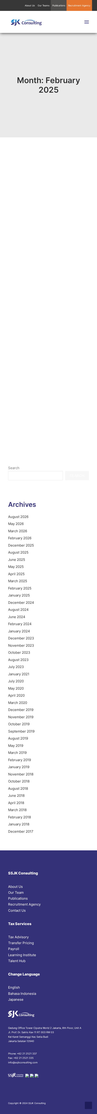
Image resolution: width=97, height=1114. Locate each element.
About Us (30, 5)
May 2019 (15, 745)
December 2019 (20, 710)
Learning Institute (22, 955)
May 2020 (16, 688)
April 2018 (16, 803)
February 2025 (19, 588)
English (14, 987)
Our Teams (43, 5)
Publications (58, 5)
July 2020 (16, 681)
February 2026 (19, 538)
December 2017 (20, 831)
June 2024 (16, 617)
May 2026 (16, 524)
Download (76, 315)
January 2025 (19, 595)
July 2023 (16, 667)
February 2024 (20, 624)
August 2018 (18, 788)
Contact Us (17, 910)
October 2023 (19, 652)
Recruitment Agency (79, 5)
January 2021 (18, 674)
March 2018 (17, 810)
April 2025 (16, 574)
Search (13, 468)
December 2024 (21, 602)
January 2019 (18, 767)
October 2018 (19, 781)
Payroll (13, 949)
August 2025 (18, 552)
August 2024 (18, 609)
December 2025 (21, 545)
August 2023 (18, 660)
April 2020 (16, 695)
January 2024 (19, 631)
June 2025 (16, 559)
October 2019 (19, 724)
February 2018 (19, 817)
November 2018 (20, 774)
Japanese (15, 999)
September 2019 (21, 731)
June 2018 (16, 795)
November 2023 (21, 645)
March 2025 (17, 581)
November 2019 (20, 717)
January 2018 (18, 824)
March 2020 (17, 703)
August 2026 (18, 517)
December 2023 (21, 638)
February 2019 (19, 760)
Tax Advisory (18, 937)
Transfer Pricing (21, 943)
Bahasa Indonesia (22, 993)
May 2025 (16, 566)
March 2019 (17, 752)
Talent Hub (16, 961)
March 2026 (17, 531)
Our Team (16, 892)
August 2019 (18, 738)
